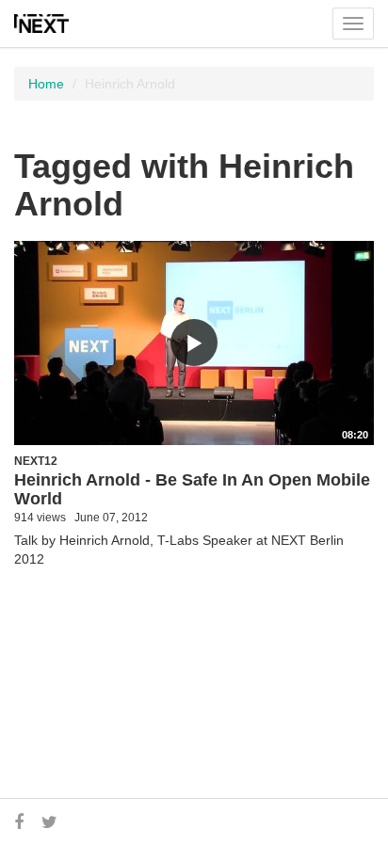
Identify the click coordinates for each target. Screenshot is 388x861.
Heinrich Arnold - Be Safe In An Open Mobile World (192, 489)
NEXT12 (35, 461)
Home (46, 83)
